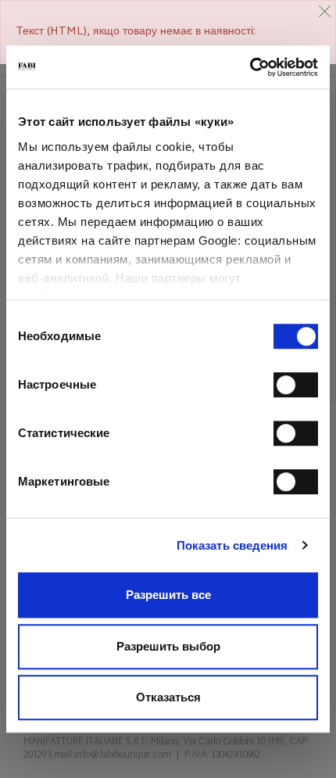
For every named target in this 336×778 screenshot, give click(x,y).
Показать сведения (232, 545)
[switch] (295, 384)
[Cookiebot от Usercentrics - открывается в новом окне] (249, 67)
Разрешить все (168, 594)
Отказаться (168, 697)
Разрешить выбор (168, 646)
